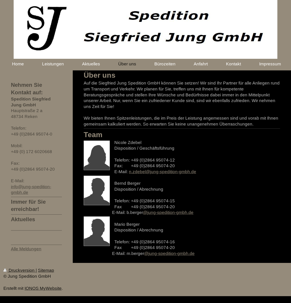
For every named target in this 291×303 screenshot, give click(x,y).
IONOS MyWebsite (43, 288)
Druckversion (22, 270)
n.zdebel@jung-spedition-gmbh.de (162, 171)
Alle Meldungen (26, 249)
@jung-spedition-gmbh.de (168, 212)
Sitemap (46, 270)
